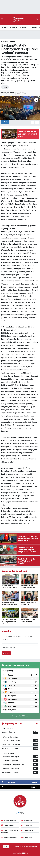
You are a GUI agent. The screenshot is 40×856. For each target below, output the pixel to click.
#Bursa (5, 87)
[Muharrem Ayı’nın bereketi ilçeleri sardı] (10, 596)
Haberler (4, 41)
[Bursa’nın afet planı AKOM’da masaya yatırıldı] (29, 613)
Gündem (13, 27)
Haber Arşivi (27, 837)
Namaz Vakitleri (9, 825)
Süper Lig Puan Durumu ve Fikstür (10, 831)
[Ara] (38, 19)
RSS (7, 846)
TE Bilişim (25, 853)
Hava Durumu (28, 820)
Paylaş (6, 122)
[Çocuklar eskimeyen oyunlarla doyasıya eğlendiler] (10, 613)
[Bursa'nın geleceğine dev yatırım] (29, 596)
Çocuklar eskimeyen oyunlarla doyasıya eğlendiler (9, 621)
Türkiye (5, 27)
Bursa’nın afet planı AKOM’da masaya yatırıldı (28, 621)
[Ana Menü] (2, 19)
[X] (22, 813)
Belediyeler (24, 27)
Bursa (12, 41)
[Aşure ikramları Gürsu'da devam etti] (10, 579)
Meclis (34, 27)
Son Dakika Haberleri (10, 837)
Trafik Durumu (27, 825)
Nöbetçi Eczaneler (10, 820)
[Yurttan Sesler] (19, 19)
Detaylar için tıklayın (20, 716)
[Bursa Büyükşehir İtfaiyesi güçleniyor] (29, 579)
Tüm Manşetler (28, 830)
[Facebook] (18, 813)
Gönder (6, 653)
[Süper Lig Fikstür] (37, 724)
